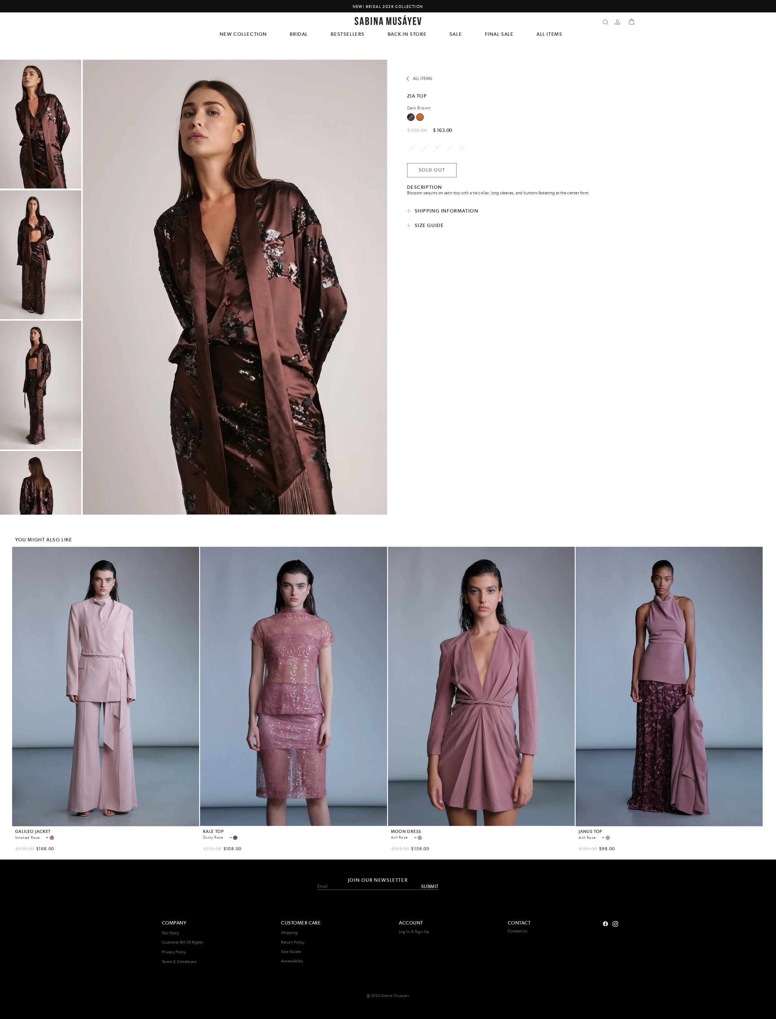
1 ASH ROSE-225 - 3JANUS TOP (608, 838)
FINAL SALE (499, 34)
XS (412, 147)
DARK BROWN (420, 117)
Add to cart (106, 822)
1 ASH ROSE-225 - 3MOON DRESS (420, 838)
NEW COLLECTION (243, 34)
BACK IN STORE (407, 34)
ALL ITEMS (549, 34)
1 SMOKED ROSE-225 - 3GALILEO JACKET (52, 838)
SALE (456, 34)
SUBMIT (429, 886)
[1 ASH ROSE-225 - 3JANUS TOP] (608, 838)
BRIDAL (299, 34)
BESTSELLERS (348, 34)
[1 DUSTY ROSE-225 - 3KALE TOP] (235, 838)
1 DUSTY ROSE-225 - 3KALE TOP (235, 838)
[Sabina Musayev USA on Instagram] (605, 923)
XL (462, 147)
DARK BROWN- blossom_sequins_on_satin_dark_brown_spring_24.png (411, 117)
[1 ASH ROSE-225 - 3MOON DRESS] (420, 838)
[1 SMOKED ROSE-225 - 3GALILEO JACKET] (52, 838)
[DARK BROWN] (420, 119)
